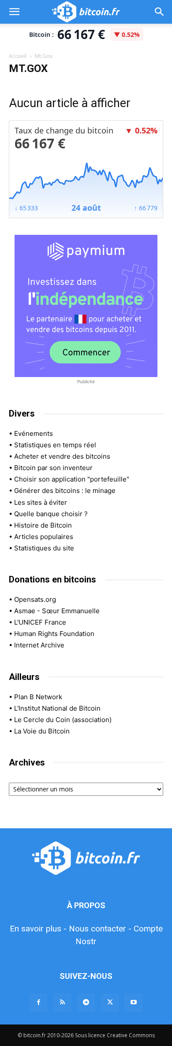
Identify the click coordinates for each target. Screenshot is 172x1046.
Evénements (33, 433)
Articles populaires (43, 536)
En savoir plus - (38, 929)
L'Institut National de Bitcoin (57, 708)
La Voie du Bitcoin (42, 731)
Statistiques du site (44, 548)
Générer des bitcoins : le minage (65, 490)
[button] (14, 12)
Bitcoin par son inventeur (53, 468)
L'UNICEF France (40, 622)
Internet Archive (39, 645)
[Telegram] (86, 1002)
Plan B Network (38, 697)
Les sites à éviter (40, 502)
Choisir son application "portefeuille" (71, 479)
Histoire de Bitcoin (43, 525)
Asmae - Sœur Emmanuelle (57, 611)
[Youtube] (133, 1002)
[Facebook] (38, 1002)
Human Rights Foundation (54, 633)
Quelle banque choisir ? (51, 514)
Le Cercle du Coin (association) (63, 719)
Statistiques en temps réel (55, 445)
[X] (110, 1002)
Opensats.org (35, 599)
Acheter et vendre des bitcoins (62, 456)
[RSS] (62, 1002)
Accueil (17, 56)
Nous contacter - (100, 929)
